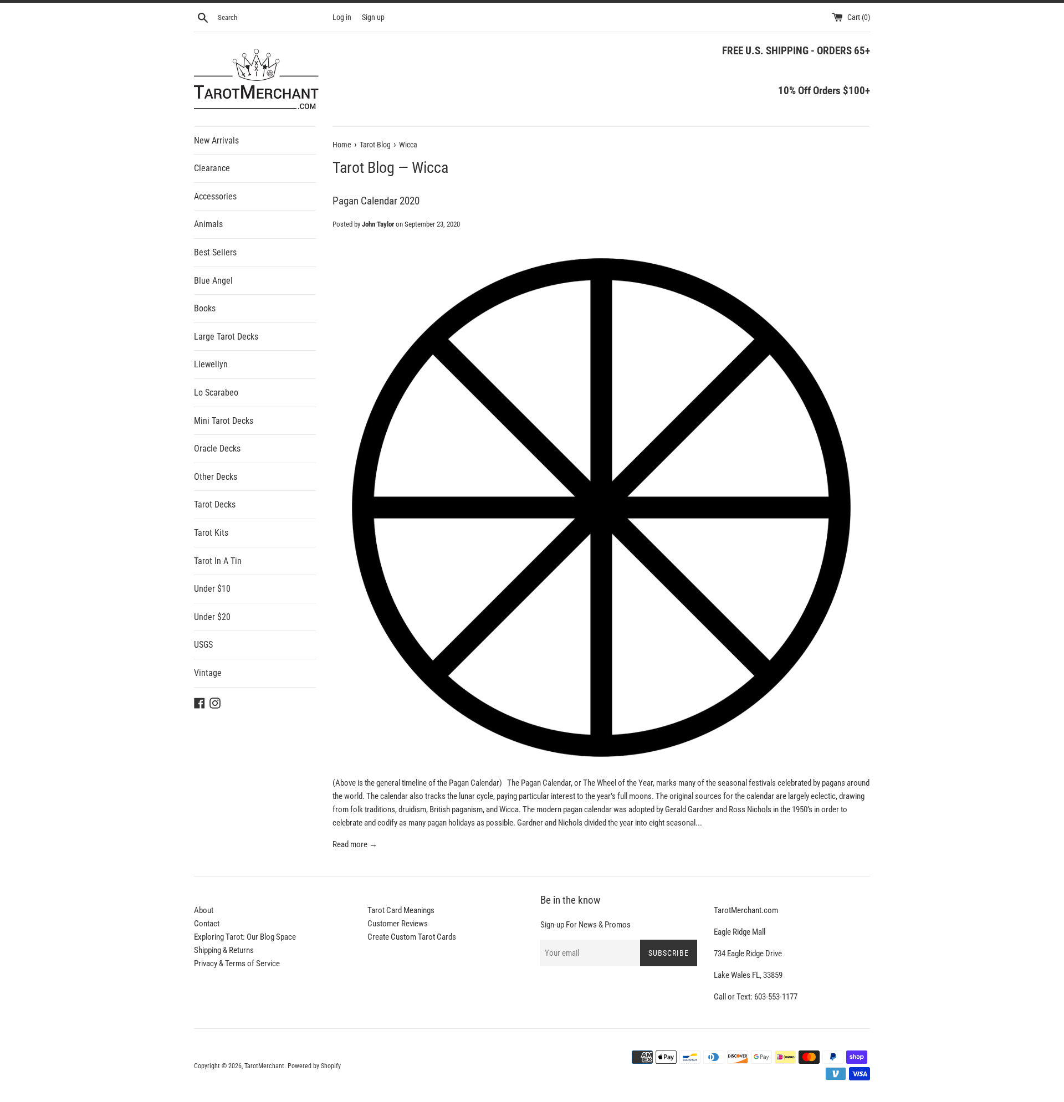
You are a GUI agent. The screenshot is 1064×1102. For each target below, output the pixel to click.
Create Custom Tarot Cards (411, 937)
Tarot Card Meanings (400, 910)
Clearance (212, 168)
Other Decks (215, 476)
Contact (206, 924)
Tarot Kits (211, 532)
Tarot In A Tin (218, 561)
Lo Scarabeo (216, 392)
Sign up (373, 17)
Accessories (215, 196)
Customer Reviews (397, 924)
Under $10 (212, 588)
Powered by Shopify (314, 1066)
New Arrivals (216, 140)
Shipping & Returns (224, 950)
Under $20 (212, 617)
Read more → (354, 844)
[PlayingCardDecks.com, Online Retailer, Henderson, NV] (433, 1058)
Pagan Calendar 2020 (376, 200)
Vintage (208, 673)
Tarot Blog (363, 167)
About (203, 910)
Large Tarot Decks (226, 336)
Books (205, 308)
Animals (208, 224)
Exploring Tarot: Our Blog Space (245, 937)
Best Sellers (215, 252)
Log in (341, 17)
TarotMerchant (264, 1066)
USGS (203, 644)
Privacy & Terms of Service (237, 963)
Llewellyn (211, 364)
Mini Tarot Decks (223, 421)
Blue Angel (213, 280)
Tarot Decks (215, 504)
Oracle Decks (217, 448)
